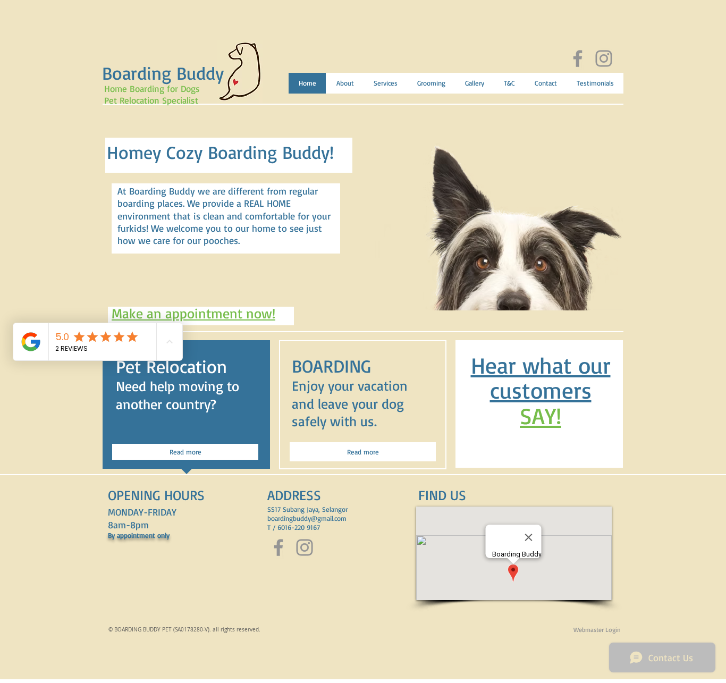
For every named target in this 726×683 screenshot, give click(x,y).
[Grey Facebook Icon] (578, 58)
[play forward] (610, 216)
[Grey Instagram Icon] (604, 58)
